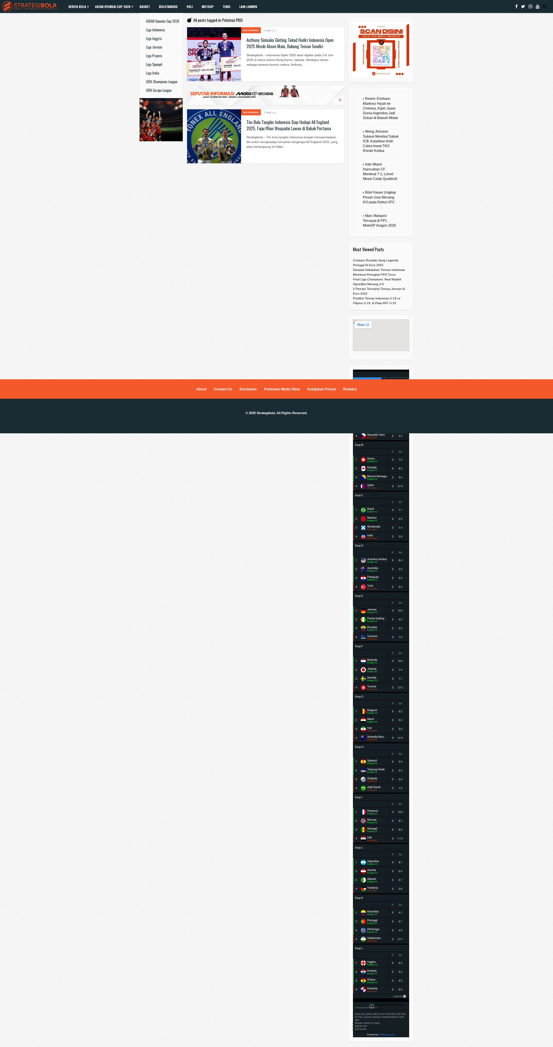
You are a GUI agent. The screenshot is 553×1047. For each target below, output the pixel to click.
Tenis (226, 6)
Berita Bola (77, 6)
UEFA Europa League (159, 90)
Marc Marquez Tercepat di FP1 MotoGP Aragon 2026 (379, 220)
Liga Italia (152, 73)
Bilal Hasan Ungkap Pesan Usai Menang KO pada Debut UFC (379, 197)
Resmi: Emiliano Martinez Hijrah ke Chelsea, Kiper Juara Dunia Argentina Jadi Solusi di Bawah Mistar (380, 108)
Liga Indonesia (155, 29)
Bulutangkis (168, 6)
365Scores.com (386, 1034)
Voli (190, 6)
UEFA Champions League (161, 81)
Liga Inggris (154, 38)
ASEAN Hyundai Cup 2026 (112, 6)
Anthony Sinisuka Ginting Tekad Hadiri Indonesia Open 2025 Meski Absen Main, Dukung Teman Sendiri (290, 43)
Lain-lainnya (248, 6)
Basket (145, 6)
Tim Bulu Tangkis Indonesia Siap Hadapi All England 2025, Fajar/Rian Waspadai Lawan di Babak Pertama (288, 125)
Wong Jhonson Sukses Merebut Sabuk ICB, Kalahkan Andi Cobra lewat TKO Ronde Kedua (381, 141)
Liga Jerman (154, 47)
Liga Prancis (154, 55)
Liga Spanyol (154, 64)
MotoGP (208, 6)
